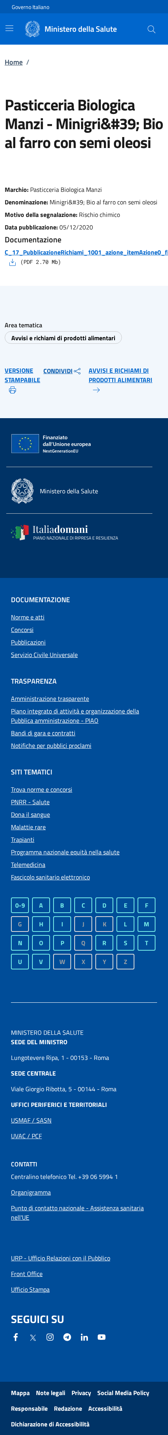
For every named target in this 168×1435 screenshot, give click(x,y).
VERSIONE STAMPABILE (22, 375)
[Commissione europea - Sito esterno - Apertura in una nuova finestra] (51, 444)
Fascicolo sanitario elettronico (50, 877)
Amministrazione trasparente (50, 698)
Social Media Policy (123, 1392)
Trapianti (22, 839)
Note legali (50, 1392)
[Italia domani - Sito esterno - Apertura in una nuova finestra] (69, 532)
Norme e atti (28, 617)
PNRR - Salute (30, 802)
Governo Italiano (30, 7)
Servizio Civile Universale (44, 654)
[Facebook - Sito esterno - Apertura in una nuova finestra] (15, 1336)
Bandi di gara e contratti (43, 733)
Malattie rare (28, 827)
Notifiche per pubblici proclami (51, 745)
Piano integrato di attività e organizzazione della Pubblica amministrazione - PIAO (75, 715)
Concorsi (22, 629)
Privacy (81, 1392)
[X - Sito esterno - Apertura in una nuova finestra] (33, 1337)
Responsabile (29, 1408)
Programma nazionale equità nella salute (65, 852)
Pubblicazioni (28, 642)
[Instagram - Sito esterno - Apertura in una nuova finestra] (50, 1336)
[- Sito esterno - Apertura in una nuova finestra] (101, 1336)
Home (14, 62)
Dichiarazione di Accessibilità (50, 1424)
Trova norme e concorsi (41, 789)
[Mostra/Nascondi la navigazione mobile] (9, 28)
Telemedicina (28, 864)
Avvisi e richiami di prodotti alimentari (63, 338)
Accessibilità (105, 1408)
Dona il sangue (30, 814)
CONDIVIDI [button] (58, 370)
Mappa (20, 1392)
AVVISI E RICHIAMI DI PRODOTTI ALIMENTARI (120, 375)
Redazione (68, 1408)
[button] (151, 29)
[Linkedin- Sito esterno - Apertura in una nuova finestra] (84, 1336)
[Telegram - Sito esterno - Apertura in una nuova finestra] (67, 1336)
